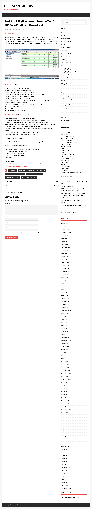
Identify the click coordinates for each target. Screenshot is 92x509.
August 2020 (64, 350)
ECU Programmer (66, 60)
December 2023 (66, 247)
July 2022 (63, 280)
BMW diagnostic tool (43, 15)
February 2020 (65, 365)
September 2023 (66, 253)
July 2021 (63, 316)
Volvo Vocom (65, 114)
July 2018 (63, 422)
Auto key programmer (67, 36)
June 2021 (64, 319)
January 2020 (65, 368)
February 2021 (65, 332)
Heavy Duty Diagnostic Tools (69, 72)
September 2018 (66, 416)
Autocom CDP (65, 160)
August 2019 (64, 383)
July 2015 (63, 473)
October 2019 (65, 377)
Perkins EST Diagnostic (34, 174)
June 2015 (64, 476)
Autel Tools (67, 15)
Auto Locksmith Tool (67, 39)
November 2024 (66, 232)
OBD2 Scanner (65, 132)
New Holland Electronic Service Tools (72, 172)
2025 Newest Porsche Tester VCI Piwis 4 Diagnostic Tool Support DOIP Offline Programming (73, 195)
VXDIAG (63, 117)
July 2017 (63, 452)
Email (6, 222)
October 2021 (65, 307)
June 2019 (64, 389)
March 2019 (64, 398)
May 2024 (64, 241)
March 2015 (64, 485)
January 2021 (65, 334)
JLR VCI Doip (64, 162)
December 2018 (66, 407)
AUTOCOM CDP (56, 15)
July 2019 (63, 386)
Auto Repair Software (67, 42)
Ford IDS (63, 164)
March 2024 (64, 244)
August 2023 (64, 256)
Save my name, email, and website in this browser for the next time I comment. (29, 233)
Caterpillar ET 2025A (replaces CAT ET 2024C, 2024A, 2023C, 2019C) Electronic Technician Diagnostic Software (73, 188)
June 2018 (64, 425)
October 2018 (65, 413)
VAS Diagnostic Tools (67, 111)
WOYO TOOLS (65, 120)
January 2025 (65, 229)
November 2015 (66, 467)
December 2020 (66, 338)
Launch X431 (13, 15)
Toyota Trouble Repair (67, 102)
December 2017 (66, 437)
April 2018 (64, 431)
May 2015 (64, 479)
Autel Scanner (65, 150)
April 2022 (64, 289)
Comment (7, 203)
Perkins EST (12, 33)
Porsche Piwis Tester (67, 158)
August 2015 (64, 470)
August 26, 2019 (11, 29)
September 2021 (66, 310)
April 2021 (64, 325)
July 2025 (63, 226)
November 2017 (66, 440)
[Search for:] (74, 22)
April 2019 (64, 395)
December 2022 (66, 268)
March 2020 (64, 362)
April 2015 (64, 482)
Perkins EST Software (29, 177)
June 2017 (64, 455)
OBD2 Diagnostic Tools (68, 136)
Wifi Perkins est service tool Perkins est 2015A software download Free (31, 164)
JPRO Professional (66, 166)
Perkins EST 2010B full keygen (17, 166)
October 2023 (65, 250)
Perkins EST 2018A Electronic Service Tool (32, 170)
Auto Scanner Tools (67, 45)
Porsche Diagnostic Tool (68, 96)
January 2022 (65, 298)
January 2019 (65, 404)
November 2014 (66, 488)
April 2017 (64, 461)
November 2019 (66, 374)
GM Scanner (64, 66)
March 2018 (64, 434)
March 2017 (64, 464)
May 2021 (64, 322)
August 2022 (64, 277)
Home (5, 15)
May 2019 (64, 392)
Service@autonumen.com (72, 497)
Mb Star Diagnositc (66, 156)
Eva (19, 29)
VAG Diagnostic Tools (27, 15)
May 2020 (64, 356)
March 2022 (64, 292)
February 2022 (65, 295)
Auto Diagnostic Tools (67, 134)
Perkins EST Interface (12, 177)
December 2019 (66, 371)
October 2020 (65, 344)
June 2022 (64, 283)
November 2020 (66, 341)
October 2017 (65, 443)
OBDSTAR (64, 90)
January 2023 (65, 265)
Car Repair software (67, 57)
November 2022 (66, 271)
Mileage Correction (66, 84)
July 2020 (63, 353)
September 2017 (66, 446)
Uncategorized (65, 105)
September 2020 (66, 347)
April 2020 (64, 359)
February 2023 (65, 262)
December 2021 (66, 301)
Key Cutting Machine (67, 75)
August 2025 (64, 223)
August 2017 (64, 449)
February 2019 (65, 401)
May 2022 (64, 286)
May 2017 (64, 458)
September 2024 (66, 238)
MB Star (63, 81)
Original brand (65, 93)
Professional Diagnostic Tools (70, 99)
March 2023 (64, 259)
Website (7, 228)
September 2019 (66, 380)
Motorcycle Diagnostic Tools (69, 87)
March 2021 (64, 328)
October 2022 (65, 274)
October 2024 (65, 235)
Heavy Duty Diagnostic (67, 69)
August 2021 (64, 313)
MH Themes (29, 505)
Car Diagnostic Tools (11, 114)
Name (7, 217)
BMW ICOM (64, 51)
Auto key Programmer (67, 146)
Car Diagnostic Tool (28, 29)
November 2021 (66, 304)
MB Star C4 (64, 170)
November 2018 (66, 410)
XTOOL (63, 123)
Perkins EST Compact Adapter (15, 174)
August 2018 (64, 419)
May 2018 (64, 428)
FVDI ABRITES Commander (69, 63)
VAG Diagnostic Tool (67, 108)
